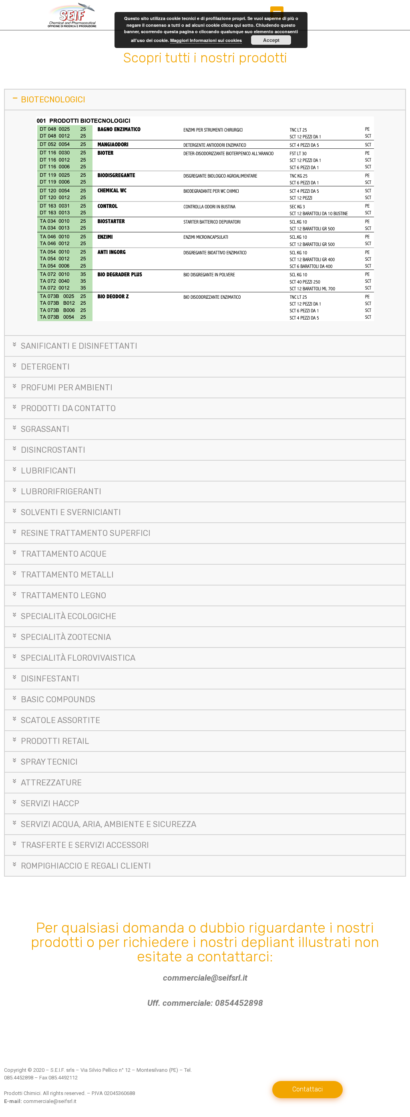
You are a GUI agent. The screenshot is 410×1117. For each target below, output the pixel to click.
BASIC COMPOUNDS (58, 699)
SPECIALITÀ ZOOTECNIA (66, 637)
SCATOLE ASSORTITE (60, 720)
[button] (307, 1089)
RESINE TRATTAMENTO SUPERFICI (86, 533)
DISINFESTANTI (50, 678)
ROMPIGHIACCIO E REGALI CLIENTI (86, 866)
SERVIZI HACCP (50, 803)
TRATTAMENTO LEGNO (63, 595)
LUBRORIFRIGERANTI (61, 491)
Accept (271, 40)
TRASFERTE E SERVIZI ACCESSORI (85, 845)
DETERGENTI (45, 367)
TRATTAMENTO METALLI (67, 574)
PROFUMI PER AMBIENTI (67, 387)
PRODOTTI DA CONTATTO (68, 408)
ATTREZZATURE (51, 782)
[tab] (205, 100)
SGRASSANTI (45, 429)
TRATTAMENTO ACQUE (64, 554)
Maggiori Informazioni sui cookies (206, 40)
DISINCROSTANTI (53, 450)
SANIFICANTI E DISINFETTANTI (79, 346)
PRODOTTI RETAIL (55, 741)
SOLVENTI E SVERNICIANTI (71, 512)
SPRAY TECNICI (49, 762)
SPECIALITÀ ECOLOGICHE (68, 616)
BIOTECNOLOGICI (53, 99)
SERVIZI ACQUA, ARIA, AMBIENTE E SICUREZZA (108, 824)
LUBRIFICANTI (48, 471)
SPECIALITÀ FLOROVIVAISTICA (78, 658)
